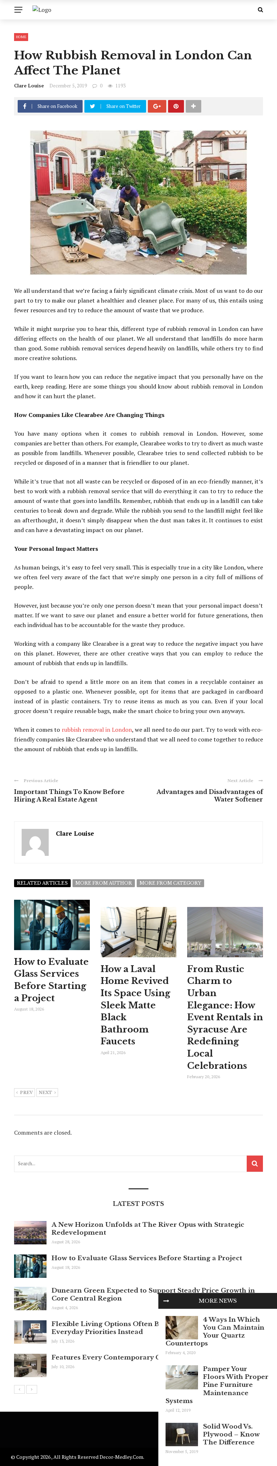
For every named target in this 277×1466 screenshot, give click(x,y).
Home (21, 37)
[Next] (31, 1389)
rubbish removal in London (97, 730)
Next (45, 1092)
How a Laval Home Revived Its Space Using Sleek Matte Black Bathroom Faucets (135, 1005)
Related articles (42, 883)
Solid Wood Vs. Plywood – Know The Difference (231, 1434)
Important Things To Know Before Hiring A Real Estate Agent (69, 795)
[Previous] (19, 1389)
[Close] (166, 1301)
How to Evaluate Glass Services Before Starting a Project (147, 1258)
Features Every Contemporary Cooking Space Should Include (156, 1357)
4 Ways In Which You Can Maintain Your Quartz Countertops (215, 1331)
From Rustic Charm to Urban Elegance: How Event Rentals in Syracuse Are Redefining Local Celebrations (225, 1017)
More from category (170, 883)
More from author (103, 883)
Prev (26, 1092)
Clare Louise (29, 85)
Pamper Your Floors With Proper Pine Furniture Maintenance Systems (217, 1384)
